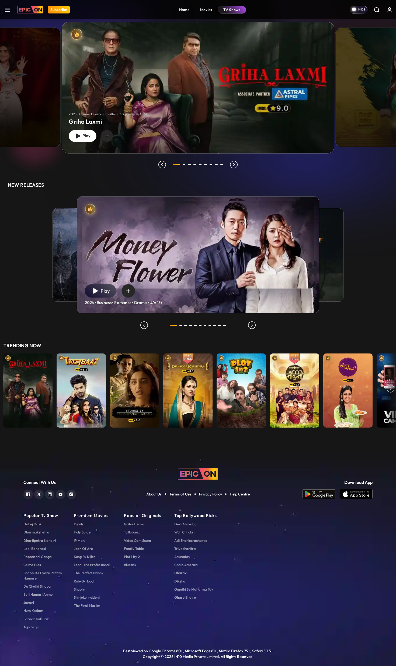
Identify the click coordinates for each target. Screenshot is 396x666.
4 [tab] (194, 164)
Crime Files (32, 565)
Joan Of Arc (83, 548)
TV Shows (232, 9)
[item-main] (28, 389)
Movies (206, 9)
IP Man (79, 540)
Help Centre (240, 494)
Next (390, 389)
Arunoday (182, 556)
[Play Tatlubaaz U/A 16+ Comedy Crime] (81, 389)
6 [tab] (205, 164)
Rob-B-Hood (84, 581)
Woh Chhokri (184, 532)
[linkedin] (49, 493)
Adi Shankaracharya (190, 540)
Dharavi (180, 573)
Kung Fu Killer (84, 556)
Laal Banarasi (34, 548)
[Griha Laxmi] (198, 88)
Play (85, 135)
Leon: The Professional (92, 565)
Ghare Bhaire (185, 597)
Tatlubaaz (132, 532)
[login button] (389, 9)
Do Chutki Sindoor (37, 586)
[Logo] (30, 9)
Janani (28, 602)
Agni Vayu (31, 627)
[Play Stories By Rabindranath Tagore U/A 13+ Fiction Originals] (134, 389)
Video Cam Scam (137, 540)
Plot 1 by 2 (132, 556)
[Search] (376, 9)
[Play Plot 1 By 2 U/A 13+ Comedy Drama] (241, 389)
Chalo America (186, 565)
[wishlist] (107, 136)
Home (184, 9)
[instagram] (71, 493)
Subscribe (58, 9)
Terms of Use (180, 494)
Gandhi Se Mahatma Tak (193, 589)
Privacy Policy (210, 494)
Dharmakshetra (36, 532)
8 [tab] (216, 164)
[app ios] (356, 494)
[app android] (321, 494)
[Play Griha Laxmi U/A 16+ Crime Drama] (28, 389)
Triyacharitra (185, 548)
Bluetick (130, 565)
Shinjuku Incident (87, 597)
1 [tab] (176, 164)
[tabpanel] (198, 83)
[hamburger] (7, 9)
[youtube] (60, 493)
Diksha (179, 581)
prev (162, 164)
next (234, 164)
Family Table (134, 548)
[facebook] (28, 493)
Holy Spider (83, 532)
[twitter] (39, 493)
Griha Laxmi (134, 524)
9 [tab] (221, 164)
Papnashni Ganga (37, 556)
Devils (79, 524)
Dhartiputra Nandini (39, 540)
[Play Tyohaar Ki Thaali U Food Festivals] (348, 389)
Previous (5, 389)
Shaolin (79, 589)
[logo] (198, 473)
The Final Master (87, 605)
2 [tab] (184, 164)
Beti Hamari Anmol (38, 594)
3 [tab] (189, 164)
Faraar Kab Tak (36, 619)
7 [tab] (211, 164)
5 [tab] (200, 164)
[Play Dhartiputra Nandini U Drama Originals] (294, 389)
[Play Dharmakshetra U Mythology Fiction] (188, 389)
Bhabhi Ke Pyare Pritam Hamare (42, 575)
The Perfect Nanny (88, 573)
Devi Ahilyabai (185, 524)
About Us (154, 494)
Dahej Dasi (32, 524)
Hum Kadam (33, 610)
